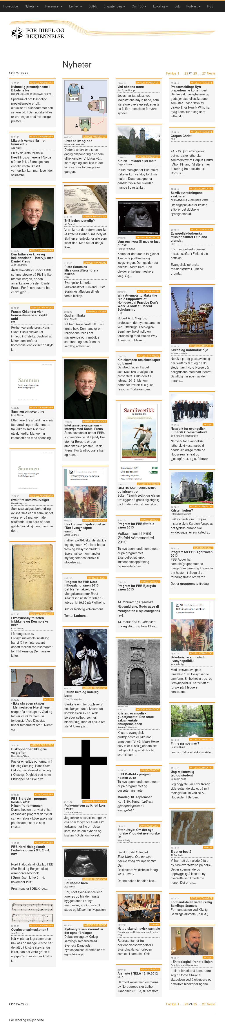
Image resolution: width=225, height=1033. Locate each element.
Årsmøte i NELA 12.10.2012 (138, 973)
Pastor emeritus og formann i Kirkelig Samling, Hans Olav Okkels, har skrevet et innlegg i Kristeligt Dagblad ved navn (32, 768)
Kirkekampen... (142, 389)
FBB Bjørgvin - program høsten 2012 (29, 800)
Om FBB (138, 6)
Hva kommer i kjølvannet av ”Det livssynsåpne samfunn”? (85, 527)
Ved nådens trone (131, 86)
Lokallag (159, 6)
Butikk (93, 6)
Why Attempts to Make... (137, 337)
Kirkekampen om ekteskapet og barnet (139, 361)
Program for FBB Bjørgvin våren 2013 (137, 587)
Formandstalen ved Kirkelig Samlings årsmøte (191, 904)
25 (195, 73)
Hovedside (10, 6)
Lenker (74, 6)
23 (186, 73)
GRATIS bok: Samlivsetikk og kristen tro (137, 490)
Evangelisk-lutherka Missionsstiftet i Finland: (81, 284)
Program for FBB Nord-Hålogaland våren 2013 (81, 583)
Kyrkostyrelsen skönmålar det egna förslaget (83, 931)
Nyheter (30, 6)
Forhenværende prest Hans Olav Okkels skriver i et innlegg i (30, 331)
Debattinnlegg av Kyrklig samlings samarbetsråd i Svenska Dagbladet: (81, 940)
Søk (177, 6)
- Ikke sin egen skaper (27, 703)
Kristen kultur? (182, 510)
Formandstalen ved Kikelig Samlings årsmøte (189, 911)
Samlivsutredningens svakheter (187, 194)
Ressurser (52, 6)
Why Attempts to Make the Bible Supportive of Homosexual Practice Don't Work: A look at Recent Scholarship (138, 302)
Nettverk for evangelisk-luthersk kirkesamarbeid (189, 430)
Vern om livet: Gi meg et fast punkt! (139, 243)
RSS (210, 6)
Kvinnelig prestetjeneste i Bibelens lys (30, 88)
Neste (211, 73)
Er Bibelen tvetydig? (79, 220)
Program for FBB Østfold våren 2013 (136, 525)
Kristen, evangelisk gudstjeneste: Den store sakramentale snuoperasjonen (136, 718)
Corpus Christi (181, 135)
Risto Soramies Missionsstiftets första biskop (81, 270)
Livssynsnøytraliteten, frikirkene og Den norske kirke (29, 621)
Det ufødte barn (76, 883)
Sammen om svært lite (27, 411)
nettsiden (195, 168)
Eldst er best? (181, 851)
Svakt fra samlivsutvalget (30, 499)
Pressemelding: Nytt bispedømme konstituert (189, 88)
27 (204, 73)
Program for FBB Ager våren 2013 (192, 553)
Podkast (192, 6)
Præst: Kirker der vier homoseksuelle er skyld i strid (30, 315)
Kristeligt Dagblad (36, 336)
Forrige (171, 73)
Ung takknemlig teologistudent (182, 773)
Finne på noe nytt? (185, 743)
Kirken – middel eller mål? (137, 161)
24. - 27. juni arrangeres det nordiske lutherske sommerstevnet (187, 155)
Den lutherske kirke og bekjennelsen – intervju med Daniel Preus (32, 257)
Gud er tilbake (74, 315)
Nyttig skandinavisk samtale (139, 928)
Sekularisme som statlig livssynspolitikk (189, 659)
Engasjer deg (113, 6)
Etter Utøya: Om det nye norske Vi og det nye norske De (139, 833)
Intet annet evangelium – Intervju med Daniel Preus (83, 427)
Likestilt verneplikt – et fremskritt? (28, 142)
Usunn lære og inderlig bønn (81, 694)
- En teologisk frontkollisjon (192, 961)
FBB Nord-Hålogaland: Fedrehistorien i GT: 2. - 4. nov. (30, 850)
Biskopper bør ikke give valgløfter (29, 751)
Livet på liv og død (78, 140)
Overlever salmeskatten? (29, 929)
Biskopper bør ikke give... (28, 779)
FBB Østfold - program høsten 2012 (134, 776)
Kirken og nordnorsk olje (189, 350)
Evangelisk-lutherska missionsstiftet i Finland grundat (189, 236)
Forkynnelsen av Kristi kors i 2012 (85, 807)
